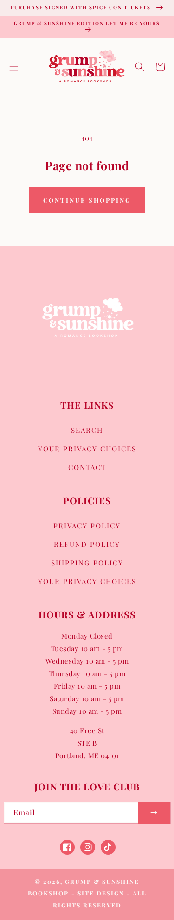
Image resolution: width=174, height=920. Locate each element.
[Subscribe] (154, 813)
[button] (14, 67)
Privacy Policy (87, 525)
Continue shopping (87, 200)
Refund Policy (87, 544)
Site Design (100, 893)
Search (87, 430)
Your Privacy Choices (87, 448)
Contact (87, 467)
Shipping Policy (87, 562)
